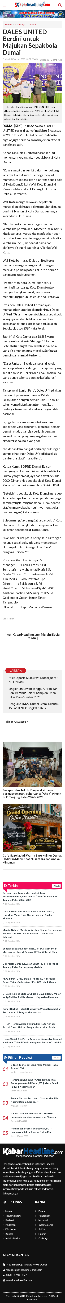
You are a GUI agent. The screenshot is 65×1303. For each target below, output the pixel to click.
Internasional (45, 1224)
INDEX (56, 886)
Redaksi (9, 1220)
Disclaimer (10, 1229)
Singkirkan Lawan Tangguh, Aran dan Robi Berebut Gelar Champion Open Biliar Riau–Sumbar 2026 (33, 693)
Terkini (13, 885)
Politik (41, 1229)
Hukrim (42, 1233)
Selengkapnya (10, 1193)
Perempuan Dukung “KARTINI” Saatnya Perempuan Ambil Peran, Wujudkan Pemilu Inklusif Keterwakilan (35, 1083)
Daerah (42, 1211)
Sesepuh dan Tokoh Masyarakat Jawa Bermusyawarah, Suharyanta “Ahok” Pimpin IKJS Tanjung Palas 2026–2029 (32, 793)
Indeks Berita (12, 1238)
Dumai (32, 24)
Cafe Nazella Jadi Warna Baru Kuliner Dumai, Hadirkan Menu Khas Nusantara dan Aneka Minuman (32, 859)
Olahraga (20, 24)
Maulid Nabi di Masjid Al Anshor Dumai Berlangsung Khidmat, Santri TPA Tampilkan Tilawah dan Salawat (32, 933)
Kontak (9, 1233)
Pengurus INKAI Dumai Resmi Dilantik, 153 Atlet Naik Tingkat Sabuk (34, 706)
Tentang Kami (13, 1215)
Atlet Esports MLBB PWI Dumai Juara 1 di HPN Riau (34, 680)
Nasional (43, 1220)
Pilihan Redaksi (19, 1057)
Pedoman (10, 1224)
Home (8, 24)
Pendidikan (44, 1215)
